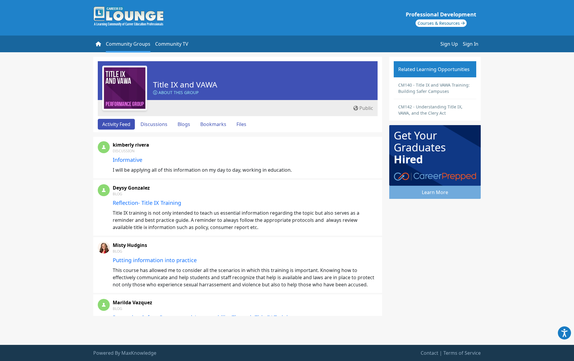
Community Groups (128, 44)
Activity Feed (116, 124)
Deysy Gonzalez (131, 188)
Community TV (171, 44)
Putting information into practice (155, 260)
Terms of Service (462, 353)
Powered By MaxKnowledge (124, 353)
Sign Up (449, 44)
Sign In (470, 44)
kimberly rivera (131, 145)
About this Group (178, 92)
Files (241, 124)
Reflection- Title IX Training (147, 202)
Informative (127, 159)
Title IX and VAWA (185, 84)
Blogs (184, 124)
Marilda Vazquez (132, 302)
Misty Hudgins (130, 245)
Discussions (154, 124)
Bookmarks (213, 124)
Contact (429, 353)
